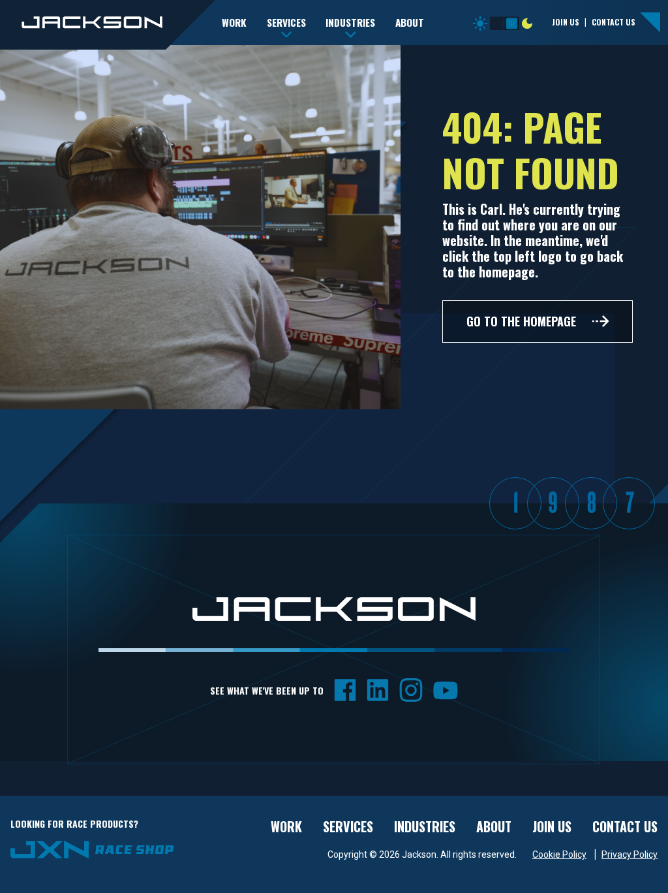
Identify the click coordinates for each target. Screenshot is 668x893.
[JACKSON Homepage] (107, 24)
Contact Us (613, 21)
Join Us (565, 21)
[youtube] (445, 689)
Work (286, 826)
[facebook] (345, 689)
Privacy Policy (629, 854)
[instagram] (411, 689)
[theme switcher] (504, 20)
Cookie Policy (559, 854)
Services (348, 826)
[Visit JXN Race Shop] (92, 849)
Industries (424, 826)
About (493, 826)
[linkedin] (378, 689)
